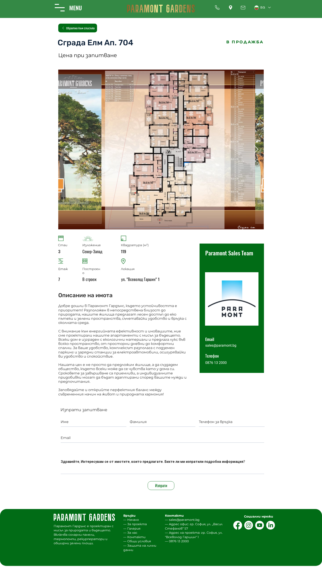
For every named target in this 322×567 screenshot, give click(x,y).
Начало (133, 520)
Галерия (133, 528)
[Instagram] (248, 525)
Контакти (136, 537)
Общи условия (139, 541)
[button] (60, 7)
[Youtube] (259, 525)
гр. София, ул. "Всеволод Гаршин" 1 (194, 535)
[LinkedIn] (270, 525)
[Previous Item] (65, 149)
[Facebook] (237, 525)
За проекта (137, 524)
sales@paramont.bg (220, 345)
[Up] (217, 7)
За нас (132, 533)
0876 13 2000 (179, 541)
